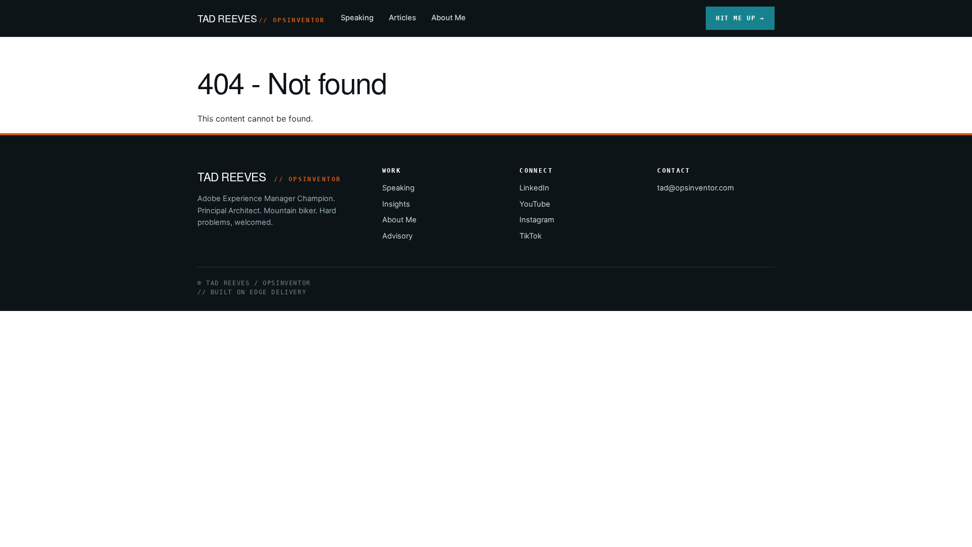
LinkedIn (534, 187)
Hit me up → (740, 18)
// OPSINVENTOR (292, 20)
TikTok (530, 236)
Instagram (536, 219)
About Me (448, 17)
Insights (396, 204)
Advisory (397, 236)
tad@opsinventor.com (695, 187)
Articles (402, 17)
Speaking (357, 17)
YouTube (534, 204)
